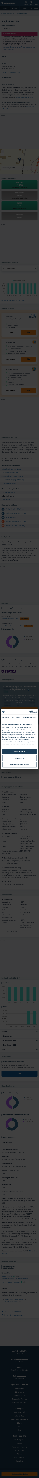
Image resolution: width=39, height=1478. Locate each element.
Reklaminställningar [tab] (30, 717)
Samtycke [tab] (5, 717)
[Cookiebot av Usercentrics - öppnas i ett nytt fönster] (28, 711)
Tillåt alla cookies (20, 751)
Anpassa (18, 758)
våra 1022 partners (14, 727)
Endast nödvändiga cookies (19, 764)
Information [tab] (16, 717)
